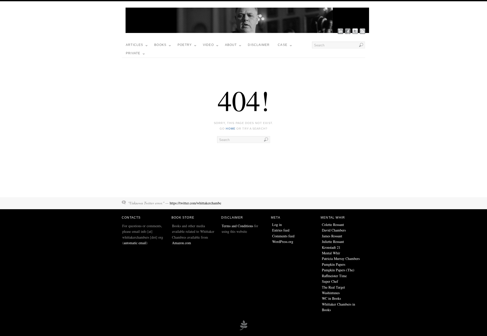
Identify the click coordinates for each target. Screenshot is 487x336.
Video (208, 45)
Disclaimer (259, 45)
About (231, 45)
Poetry (185, 45)
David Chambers (334, 230)
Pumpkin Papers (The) (338, 270)
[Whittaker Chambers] (247, 31)
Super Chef (330, 281)
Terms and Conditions (237, 225)
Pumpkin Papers (333, 264)
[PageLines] (243, 329)
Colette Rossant (333, 224)
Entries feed (280, 230)
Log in (277, 224)
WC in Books (331, 298)
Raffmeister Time (334, 275)
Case (282, 45)
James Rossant (332, 236)
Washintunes (331, 292)
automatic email (135, 242)
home (230, 128)
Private (133, 53)
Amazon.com (181, 242)
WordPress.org (282, 241)
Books (160, 45)
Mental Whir (331, 253)
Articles (134, 45)
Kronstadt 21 (331, 247)
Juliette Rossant (333, 241)
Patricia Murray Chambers (341, 258)
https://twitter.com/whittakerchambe (195, 203)
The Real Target (333, 287)
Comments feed (283, 236)
